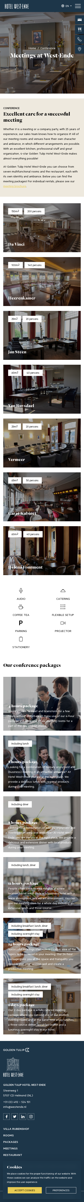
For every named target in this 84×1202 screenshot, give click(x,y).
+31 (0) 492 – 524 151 (16, 1102)
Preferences (61, 1190)
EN (67, 6)
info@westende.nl (14, 1107)
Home (32, 48)
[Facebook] (6, 1116)
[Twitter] (14, 1116)
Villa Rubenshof (16, 1129)
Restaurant (12, 1155)
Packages (10, 1142)
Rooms (8, 1135)
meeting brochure (14, 186)
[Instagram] (31, 1116)
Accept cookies (24, 1190)
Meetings (10, 1148)
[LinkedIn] (23, 1116)
